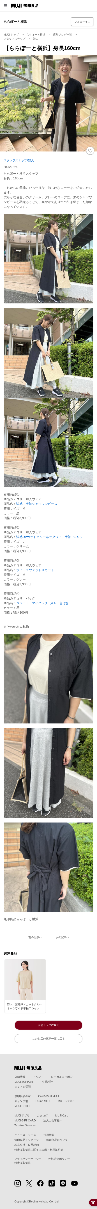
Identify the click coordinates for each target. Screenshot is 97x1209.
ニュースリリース (25, 1135)
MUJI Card (61, 1115)
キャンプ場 (21, 1101)
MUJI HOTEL (22, 1106)
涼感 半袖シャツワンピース (36, 504)
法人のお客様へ (52, 1120)
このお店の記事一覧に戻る (48, 1038)
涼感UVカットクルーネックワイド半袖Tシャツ (49, 537)
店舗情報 (19, 1076)
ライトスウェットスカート (35, 570)
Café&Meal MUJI (48, 1096)
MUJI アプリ (22, 1115)
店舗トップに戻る (48, 1025)
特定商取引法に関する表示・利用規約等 (38, 1149)
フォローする (82, 21)
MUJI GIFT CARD (25, 1120)
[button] (5, 5)
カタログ (42, 1115)
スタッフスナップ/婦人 (19, 160)
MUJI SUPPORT (24, 1081)
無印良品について (57, 1139)
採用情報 (49, 1135)
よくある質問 (22, 1086)
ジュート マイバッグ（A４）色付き (42, 603)
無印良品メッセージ (26, 1139)
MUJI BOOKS (66, 1101)
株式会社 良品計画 (26, 1144)
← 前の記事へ (33, 937)
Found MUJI (42, 1101)
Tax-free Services (25, 1125)
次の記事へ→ (64, 937)
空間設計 (47, 1081)
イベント (38, 1076)
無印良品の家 (22, 1096)
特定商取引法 (22, 1162)
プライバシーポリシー (28, 1158)
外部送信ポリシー (59, 1158)
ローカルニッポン (62, 1076)
